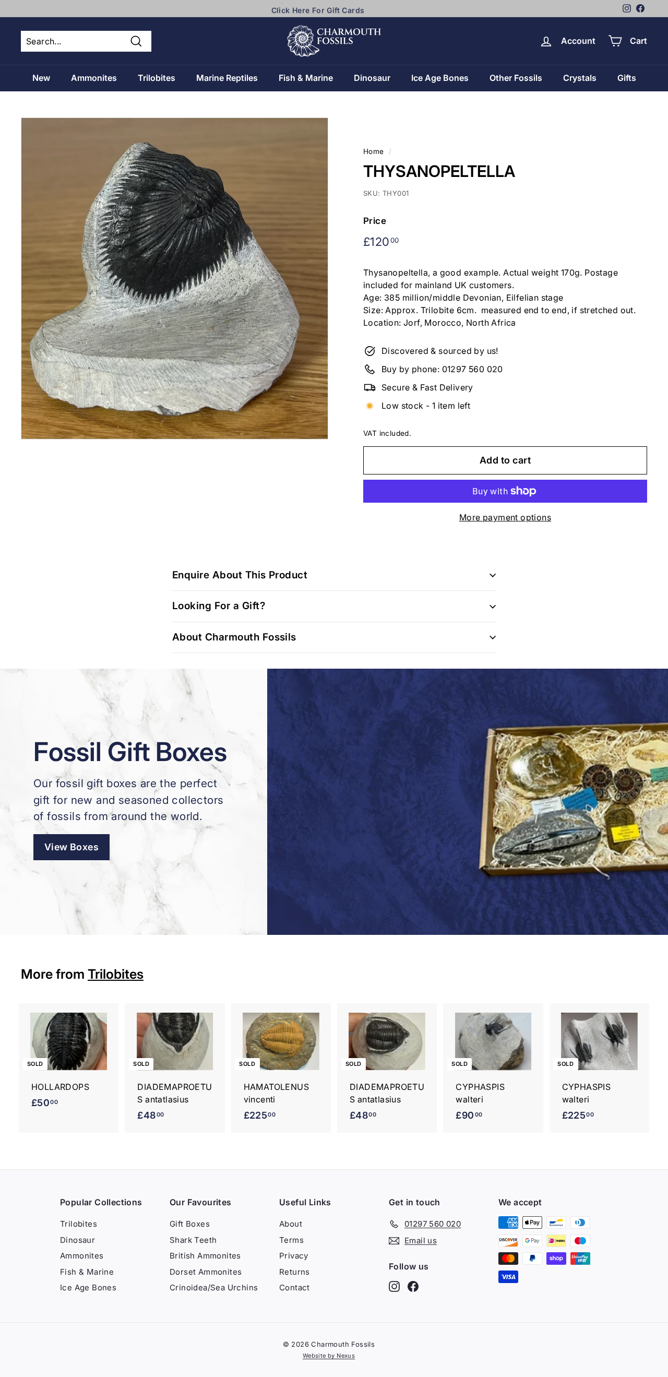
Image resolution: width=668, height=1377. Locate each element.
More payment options (505, 517)
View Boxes (71, 846)
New (41, 78)
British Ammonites (205, 1256)
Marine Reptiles (227, 78)
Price (374, 221)
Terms (291, 1240)
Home (373, 151)
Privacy (293, 1256)
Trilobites (156, 78)
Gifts (626, 78)
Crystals (580, 78)
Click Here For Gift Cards (318, 8)
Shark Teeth (193, 1240)
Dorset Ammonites (206, 1272)
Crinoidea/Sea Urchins (214, 1287)
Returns (294, 1272)
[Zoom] (174, 278)
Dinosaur (372, 78)
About (290, 1224)
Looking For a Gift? (218, 606)
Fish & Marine (306, 78)
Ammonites (94, 78)
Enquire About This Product (239, 575)
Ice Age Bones (440, 78)
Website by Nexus (329, 1355)
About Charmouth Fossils (234, 637)
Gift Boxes (190, 1224)
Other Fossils (516, 78)
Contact (294, 1287)
